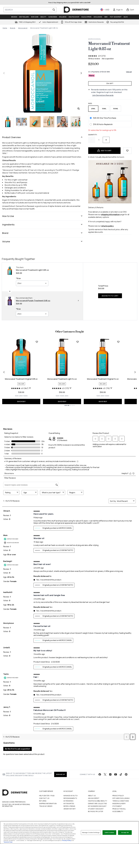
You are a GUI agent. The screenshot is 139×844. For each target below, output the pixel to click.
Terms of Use (8, 842)
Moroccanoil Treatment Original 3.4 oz (103, 379)
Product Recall (119, 809)
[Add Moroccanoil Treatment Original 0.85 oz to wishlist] (36, 341)
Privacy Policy (118, 796)
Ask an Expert (93, 798)
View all (129, 72)
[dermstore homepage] (76, 10)
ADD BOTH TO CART (110, 296)
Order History (70, 809)
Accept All (125, 832)
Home (5, 28)
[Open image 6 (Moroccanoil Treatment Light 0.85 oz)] (76, 121)
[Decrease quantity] (91, 140)
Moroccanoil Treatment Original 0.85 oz (21, 379)
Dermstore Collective (97, 803)
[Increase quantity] (106, 140)
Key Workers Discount (97, 806)
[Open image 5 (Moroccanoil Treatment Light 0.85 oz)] (62, 121)
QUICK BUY (21, 401)
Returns (42, 801)
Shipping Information (48, 803)
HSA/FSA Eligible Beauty (97, 801)
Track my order (45, 806)
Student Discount (96, 809)
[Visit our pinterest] (126, 774)
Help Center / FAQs (47, 796)
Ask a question (108, 58)
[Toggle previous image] (4, 73)
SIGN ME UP (60, 774)
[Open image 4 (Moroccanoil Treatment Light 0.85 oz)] (48, 121)
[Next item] (135, 372)
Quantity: (92, 135)
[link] (118, 9)
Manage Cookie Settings (91, 832)
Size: (90, 103)
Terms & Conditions (120, 801)
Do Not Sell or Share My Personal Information (16, 805)
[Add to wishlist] (127, 150)
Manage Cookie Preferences (13, 802)
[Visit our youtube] (115, 774)
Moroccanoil (22, 28)
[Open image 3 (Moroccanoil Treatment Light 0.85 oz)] (35, 121)
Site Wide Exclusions (120, 798)
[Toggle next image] (81, 73)
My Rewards (68, 801)
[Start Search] (53, 9)
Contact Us (44, 798)
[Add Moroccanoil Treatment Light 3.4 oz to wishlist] (77, 341)
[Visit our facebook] (99, 774)
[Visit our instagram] (110, 774)
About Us (92, 796)
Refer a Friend (69, 806)
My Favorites (69, 803)
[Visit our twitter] (105, 774)
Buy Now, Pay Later (95, 811)
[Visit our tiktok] (121, 774)
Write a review (94, 58)
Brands (12, 28)
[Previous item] (4, 372)
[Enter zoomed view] (78, 108)
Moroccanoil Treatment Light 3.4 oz (62, 379)
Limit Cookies (109, 832)
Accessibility (117, 811)
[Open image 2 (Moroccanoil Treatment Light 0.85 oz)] (21, 121)
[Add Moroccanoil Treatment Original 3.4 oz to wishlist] (118, 341)
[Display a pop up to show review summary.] (30, 388)
